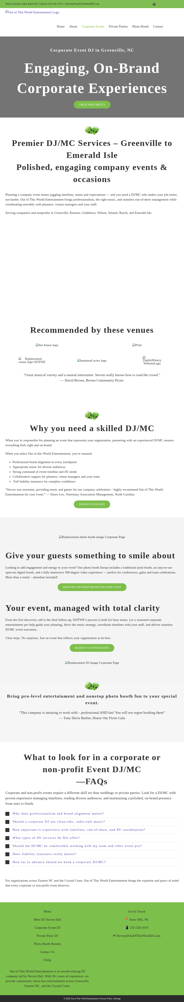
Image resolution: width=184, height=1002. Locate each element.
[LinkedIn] (139, 949)
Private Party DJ (47, 935)
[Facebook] (129, 949)
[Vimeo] (134, 949)
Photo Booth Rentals (47, 944)
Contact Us (47, 952)
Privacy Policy (106, 998)
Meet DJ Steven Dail (47, 919)
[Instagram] (144, 949)
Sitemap (117, 998)
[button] (92, 814)
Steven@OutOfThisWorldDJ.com (82, 4)
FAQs (47, 960)
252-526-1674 (139, 927)
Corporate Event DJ (47, 927)
